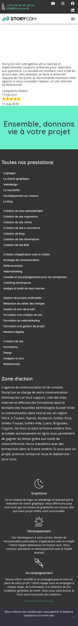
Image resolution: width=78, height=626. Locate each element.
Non (47, 620)
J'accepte (35, 620)
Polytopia (9, 94)
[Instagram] (62, 3)
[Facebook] (72, 3)
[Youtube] (53, 3)
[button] (73, 18)
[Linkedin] (72, 10)
